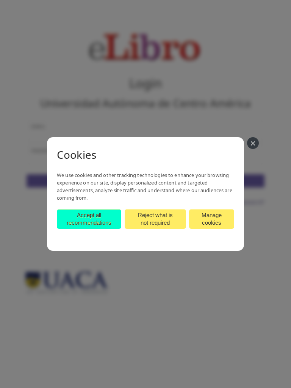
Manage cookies (212, 219)
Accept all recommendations (89, 219)
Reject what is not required (155, 219)
